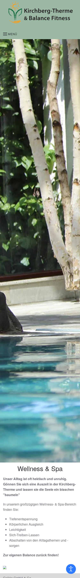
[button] (10, 34)
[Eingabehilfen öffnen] (71, 569)
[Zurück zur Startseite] (40, 12)
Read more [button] (18, 568)
